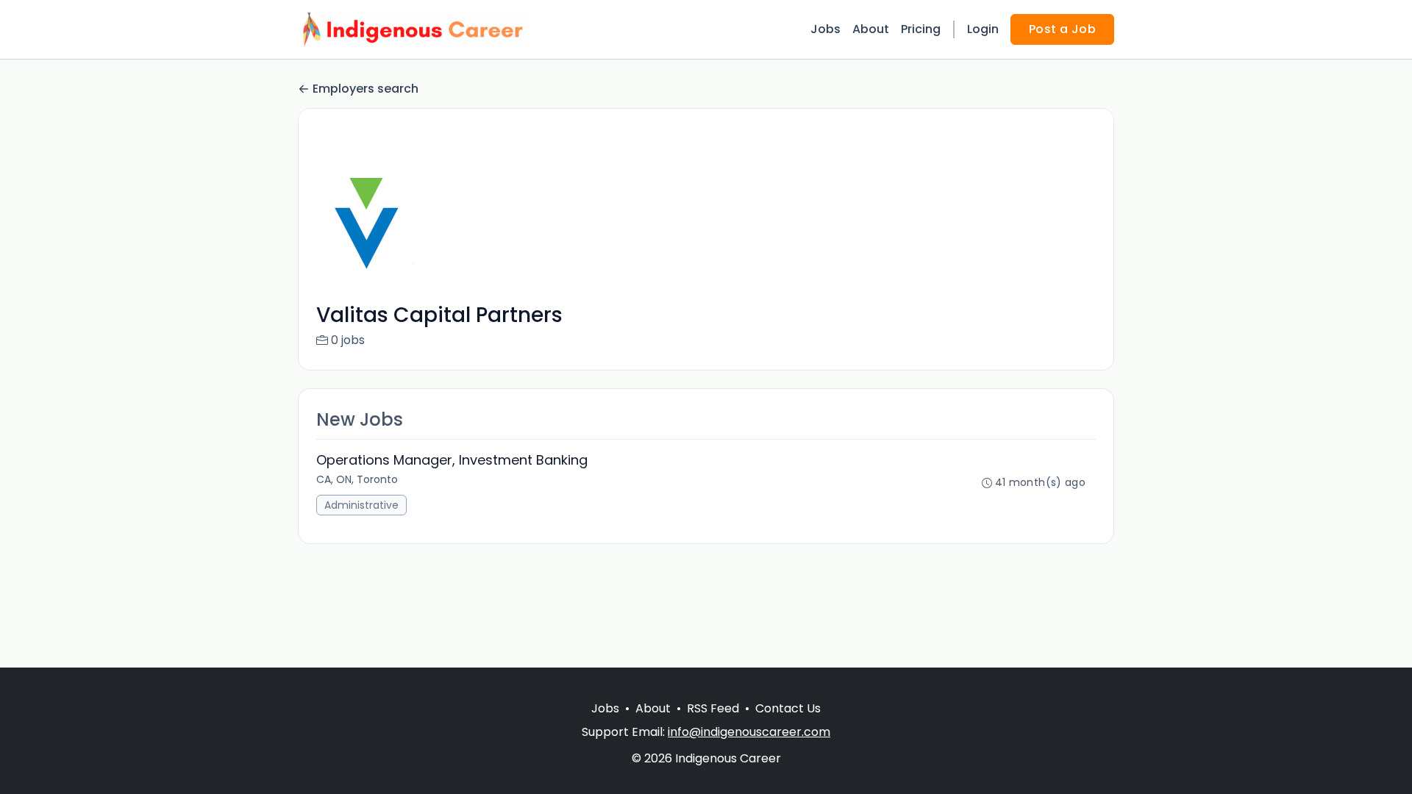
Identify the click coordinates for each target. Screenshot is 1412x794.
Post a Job (1062, 29)
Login (983, 29)
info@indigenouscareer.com (749, 731)
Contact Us (788, 708)
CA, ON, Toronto (357, 479)
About (870, 29)
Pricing (921, 29)
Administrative (361, 505)
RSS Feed (713, 708)
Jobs (825, 29)
